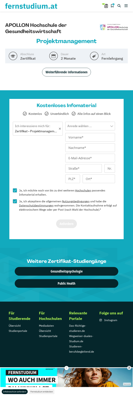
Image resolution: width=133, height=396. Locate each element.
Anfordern (66, 223)
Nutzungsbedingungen (76, 201)
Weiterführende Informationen (66, 72)
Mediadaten (46, 325)
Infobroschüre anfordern (14, 391)
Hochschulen (83, 190)
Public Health (66, 283)
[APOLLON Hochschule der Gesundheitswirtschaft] (114, 27)
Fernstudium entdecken (41, 391)
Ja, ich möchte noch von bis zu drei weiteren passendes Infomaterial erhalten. (62, 192)
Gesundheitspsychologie (67, 271)
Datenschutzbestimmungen (36, 205)
